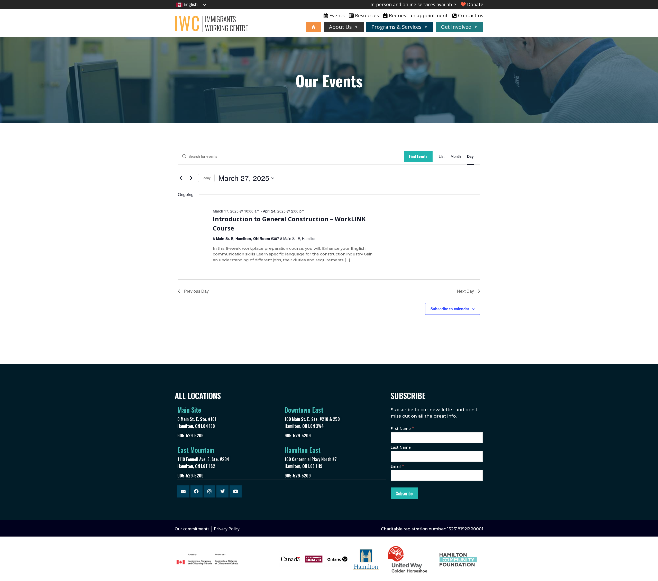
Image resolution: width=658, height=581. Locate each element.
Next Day (465, 291)
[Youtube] (236, 491)
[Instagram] (210, 491)
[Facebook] (196, 491)
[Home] (313, 27)
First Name (402, 428)
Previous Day (196, 291)
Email (397, 466)
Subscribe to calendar (450, 308)
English (190, 4)
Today (206, 178)
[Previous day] (181, 178)
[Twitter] (222, 491)
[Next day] (191, 178)
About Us (340, 26)
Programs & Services (396, 26)
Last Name (401, 447)
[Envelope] (183, 491)
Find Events (418, 156)
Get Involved (456, 26)
